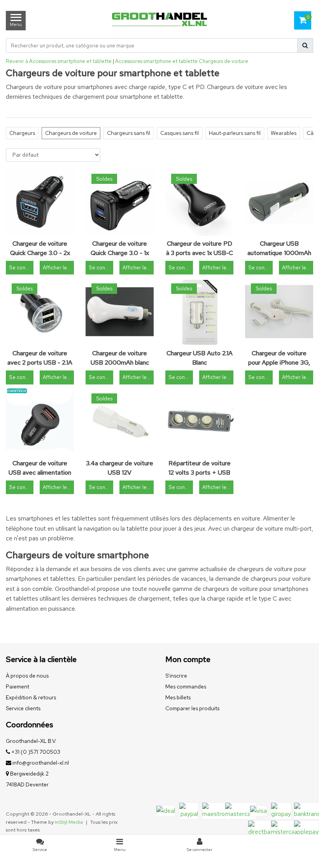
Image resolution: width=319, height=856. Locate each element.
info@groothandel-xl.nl (40, 762)
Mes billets (178, 697)
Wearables (283, 132)
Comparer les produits (192, 708)
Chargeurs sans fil (128, 132)
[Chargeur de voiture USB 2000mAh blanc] (120, 312)
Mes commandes (185, 686)
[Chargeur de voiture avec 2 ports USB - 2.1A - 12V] (40, 312)
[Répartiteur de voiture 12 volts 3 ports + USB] (199, 422)
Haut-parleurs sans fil (235, 132)
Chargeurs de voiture (223, 61)
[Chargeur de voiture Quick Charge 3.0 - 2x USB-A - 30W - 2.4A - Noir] (40, 202)
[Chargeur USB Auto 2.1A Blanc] (199, 312)
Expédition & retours (31, 697)
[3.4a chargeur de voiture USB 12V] (120, 422)
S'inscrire (176, 675)
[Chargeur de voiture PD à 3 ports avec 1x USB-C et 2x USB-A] (199, 202)
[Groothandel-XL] (159, 20)
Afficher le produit (58, 267)
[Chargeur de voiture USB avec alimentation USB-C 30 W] (40, 422)
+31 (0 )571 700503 (35, 751)
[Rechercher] (305, 45)
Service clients (23, 708)
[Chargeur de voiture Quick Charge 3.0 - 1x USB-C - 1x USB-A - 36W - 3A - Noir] (120, 202)
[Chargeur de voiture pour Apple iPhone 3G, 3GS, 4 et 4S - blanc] (279, 312)
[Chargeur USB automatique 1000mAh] (279, 202)
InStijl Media (69, 822)
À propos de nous (27, 675)
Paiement (17, 686)
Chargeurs (22, 132)
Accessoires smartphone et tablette (156, 61)
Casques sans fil (179, 132)
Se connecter (21, 267)
